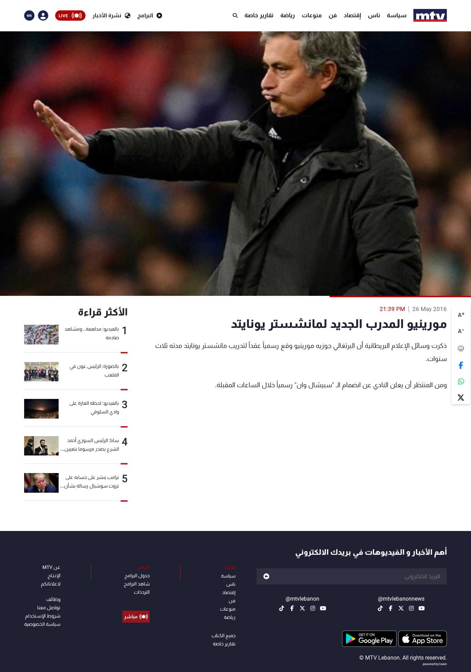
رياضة (287, 15)
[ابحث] (235, 15)
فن (333, 15)
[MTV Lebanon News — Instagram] (411, 608)
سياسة (397, 15)
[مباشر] (136, 601)
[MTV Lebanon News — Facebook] (390, 608)
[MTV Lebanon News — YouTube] (422, 608)
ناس (374, 15)
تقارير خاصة (258, 15)
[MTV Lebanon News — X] (401, 608)
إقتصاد (352, 15)
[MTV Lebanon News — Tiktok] (380, 608)
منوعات (312, 15)
